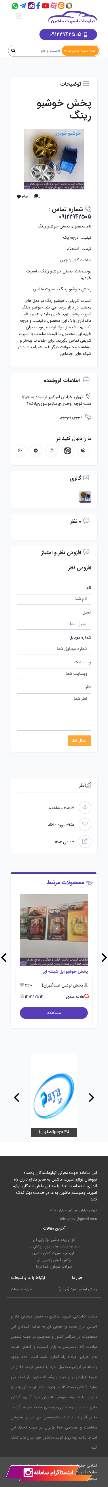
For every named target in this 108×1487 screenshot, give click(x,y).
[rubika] (70, 6)
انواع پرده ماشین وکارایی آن (54, 1240)
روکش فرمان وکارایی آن (54, 1260)
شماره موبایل (80, 637)
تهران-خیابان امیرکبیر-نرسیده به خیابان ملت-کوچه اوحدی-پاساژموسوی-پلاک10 (54, 400)
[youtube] (45, 6)
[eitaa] (62, 6)
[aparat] (54, 6)
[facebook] (38, 6)
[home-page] (72, 17)
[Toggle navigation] (18, 16)
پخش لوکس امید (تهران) (77, 1289)
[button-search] (13, 51)
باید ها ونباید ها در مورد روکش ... (54, 1246)
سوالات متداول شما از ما (54, 1267)
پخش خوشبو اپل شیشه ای (65, 971)
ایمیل (87, 612)
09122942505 (65, 34)
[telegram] (23, 6)
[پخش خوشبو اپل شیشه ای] (54, 930)
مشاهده (54, 1013)
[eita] (67, 450)
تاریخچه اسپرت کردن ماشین (54, 1253)
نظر (88, 687)
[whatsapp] (20, 450)
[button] (104, 957)
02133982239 (71, 418)
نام (88, 587)
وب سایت (82, 662)
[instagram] (31, 6)
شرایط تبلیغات (22, 1289)
